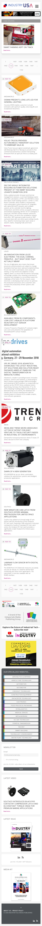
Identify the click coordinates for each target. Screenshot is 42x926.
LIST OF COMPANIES (10, 915)
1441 (36, 62)
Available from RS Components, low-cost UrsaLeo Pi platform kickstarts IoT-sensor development (20, 321)
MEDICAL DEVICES (21, 713)
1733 (21, 70)
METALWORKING (21, 716)
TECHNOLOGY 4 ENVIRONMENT (21, 734)
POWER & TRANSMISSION (21, 723)
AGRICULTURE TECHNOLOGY (21, 680)
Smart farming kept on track (18, 47)
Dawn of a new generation (17, 471)
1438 (20, 62)
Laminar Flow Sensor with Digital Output (21, 563)
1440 (30, 62)
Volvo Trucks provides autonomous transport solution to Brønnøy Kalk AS (21, 142)
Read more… (7, 50)
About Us (7, 911)
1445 (21, 66)
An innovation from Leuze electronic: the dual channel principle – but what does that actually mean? (20, 258)
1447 (31, 66)
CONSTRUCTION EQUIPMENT (21, 695)
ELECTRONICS (21, 702)
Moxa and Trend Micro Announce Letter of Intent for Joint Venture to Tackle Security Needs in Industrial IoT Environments (21, 431)
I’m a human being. (12, 760)
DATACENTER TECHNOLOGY (21, 698)
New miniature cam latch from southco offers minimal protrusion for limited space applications (19, 513)
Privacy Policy (17, 911)
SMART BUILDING (21, 730)
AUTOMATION (21, 684)
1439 (25, 62)
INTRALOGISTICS (21, 709)
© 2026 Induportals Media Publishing (18, 913)
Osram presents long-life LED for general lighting (21, 101)
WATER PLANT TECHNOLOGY (21, 738)
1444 (16, 66)
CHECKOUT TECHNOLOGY (21, 691)
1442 (5, 66)
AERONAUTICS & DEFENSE (21, 677)
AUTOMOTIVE (21, 688)
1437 (14, 62)
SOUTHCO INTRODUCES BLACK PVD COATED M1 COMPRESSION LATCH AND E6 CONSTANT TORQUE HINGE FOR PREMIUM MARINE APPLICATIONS (21, 804)
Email (6, 752)
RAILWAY (21, 727)
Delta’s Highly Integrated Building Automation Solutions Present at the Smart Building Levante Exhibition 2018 (20, 188)
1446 (26, 66)
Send (21, 769)
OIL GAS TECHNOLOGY (21, 720)
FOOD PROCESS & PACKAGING (21, 705)
